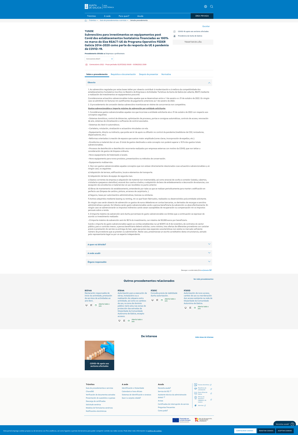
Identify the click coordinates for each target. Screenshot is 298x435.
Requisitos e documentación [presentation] (123, 74)
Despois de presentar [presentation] (148, 74)
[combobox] (99, 59)
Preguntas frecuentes (166, 407)
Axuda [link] (140, 16)
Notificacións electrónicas (96, 411)
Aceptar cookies (285, 431)
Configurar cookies (244, 431)
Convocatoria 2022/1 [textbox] (93, 59)
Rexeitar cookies (266, 431)
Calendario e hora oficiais (132, 392)
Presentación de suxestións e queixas (100, 398)
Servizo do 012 (164, 392)
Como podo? (163, 411)
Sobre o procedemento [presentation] (97, 74)
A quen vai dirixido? (97, 245)
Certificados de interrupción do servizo (173, 404)
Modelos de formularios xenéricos (99, 408)
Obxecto (91, 83)
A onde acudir (94, 253)
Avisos (160, 401)
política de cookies (155, 431)
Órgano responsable (97, 262)
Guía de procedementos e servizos (113, 20)
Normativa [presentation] (166, 74)
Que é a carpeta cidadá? (131, 398)
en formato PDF (206, 270)
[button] (211, 6)
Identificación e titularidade (133, 388)
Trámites (93, 20)
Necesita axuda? (164, 388)
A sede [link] (107, 16)
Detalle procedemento (139, 20)
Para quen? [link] (124, 16)
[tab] (97, 74)
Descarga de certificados (95, 401)
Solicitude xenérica (93, 405)
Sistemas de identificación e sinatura (136, 395)
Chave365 (90, 392)
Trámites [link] (91, 16)
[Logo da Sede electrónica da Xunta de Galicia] (99, 6)
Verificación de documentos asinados (100, 395)
